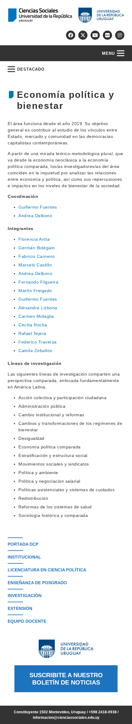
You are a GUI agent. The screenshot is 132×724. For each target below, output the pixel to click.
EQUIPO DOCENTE (27, 621)
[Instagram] (119, 35)
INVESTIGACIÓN (24, 595)
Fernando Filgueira (38, 282)
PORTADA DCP (23, 544)
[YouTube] (95, 35)
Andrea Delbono (35, 215)
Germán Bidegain (36, 247)
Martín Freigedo (35, 290)
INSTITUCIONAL (24, 557)
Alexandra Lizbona (37, 307)
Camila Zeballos (35, 350)
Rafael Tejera (32, 333)
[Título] (82, 35)
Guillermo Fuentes (37, 207)
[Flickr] (107, 35)
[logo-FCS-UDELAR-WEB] (66, 15)
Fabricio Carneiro (36, 256)
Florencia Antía (34, 239)
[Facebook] (70, 35)
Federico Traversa (37, 342)
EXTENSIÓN (20, 608)
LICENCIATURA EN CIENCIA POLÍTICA (47, 569)
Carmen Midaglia (36, 316)
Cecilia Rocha (32, 324)
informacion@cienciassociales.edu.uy (66, 717)
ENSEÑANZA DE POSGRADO (37, 582)
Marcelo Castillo (35, 264)
